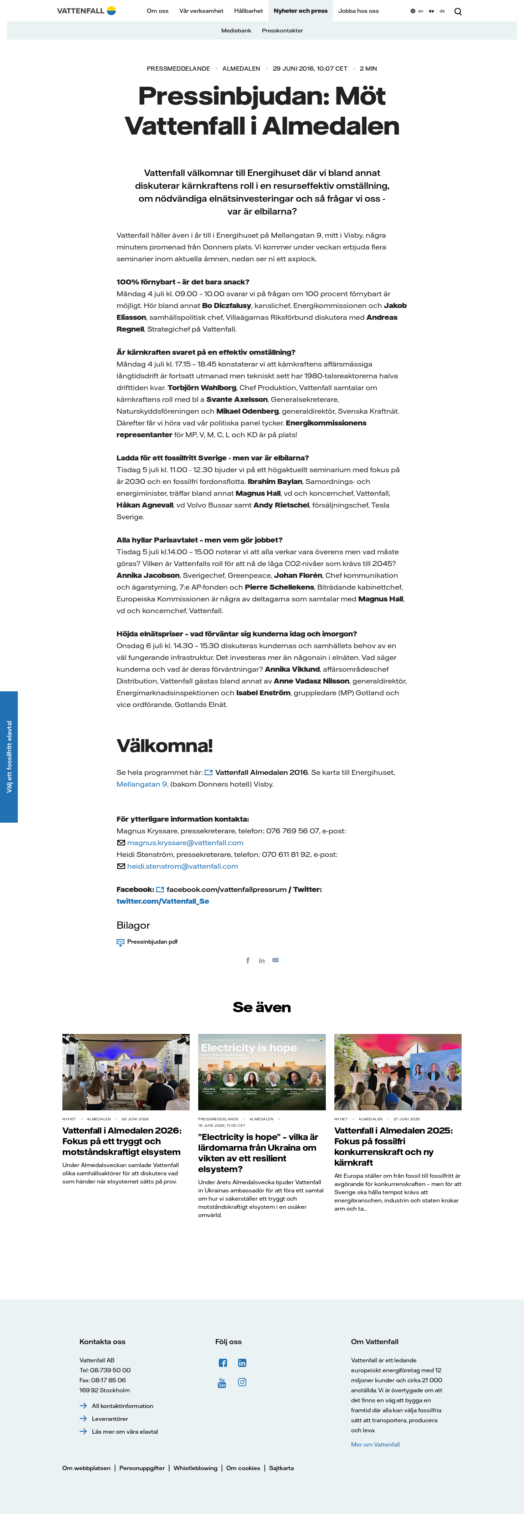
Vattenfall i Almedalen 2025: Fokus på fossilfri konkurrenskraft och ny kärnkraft (393, 1146)
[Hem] (86, 10)
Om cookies (243, 1468)
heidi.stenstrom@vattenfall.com (182, 866)
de (442, 11)
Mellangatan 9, (143, 783)
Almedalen (241, 68)
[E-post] (275, 960)
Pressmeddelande (178, 68)
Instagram (242, 1382)
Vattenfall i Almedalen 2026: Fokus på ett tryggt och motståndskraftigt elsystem (121, 1141)
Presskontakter (282, 30)
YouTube (223, 1382)
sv (431, 11)
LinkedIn (242, 1363)
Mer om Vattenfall (375, 1444)
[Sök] (458, 10)
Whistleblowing (195, 1468)
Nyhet (69, 1119)
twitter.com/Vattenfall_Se (163, 901)
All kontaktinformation (122, 1405)
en (420, 11)
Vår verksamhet (201, 10)
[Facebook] (248, 960)
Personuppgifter (142, 1468)
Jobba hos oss (358, 10)
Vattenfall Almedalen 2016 (261, 772)
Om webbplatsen (86, 1468)
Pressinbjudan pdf (152, 941)
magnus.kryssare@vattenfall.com (185, 842)
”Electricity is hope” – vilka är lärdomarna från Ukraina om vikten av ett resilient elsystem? (258, 1152)
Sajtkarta (281, 1468)
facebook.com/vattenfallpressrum (227, 889)
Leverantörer (110, 1418)
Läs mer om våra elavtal (125, 1431)
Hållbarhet (248, 10)
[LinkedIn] (262, 960)
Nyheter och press (301, 10)
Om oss (158, 10)
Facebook (223, 1363)
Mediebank (236, 30)
